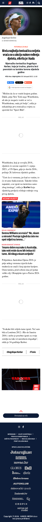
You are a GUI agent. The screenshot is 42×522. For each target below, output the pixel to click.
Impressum (12, 434)
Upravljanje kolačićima (21, 447)
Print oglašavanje (21, 441)
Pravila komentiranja (19, 436)
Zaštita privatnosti (11, 439)
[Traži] (39, 3)
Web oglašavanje (28, 439)
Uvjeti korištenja (25, 434)
